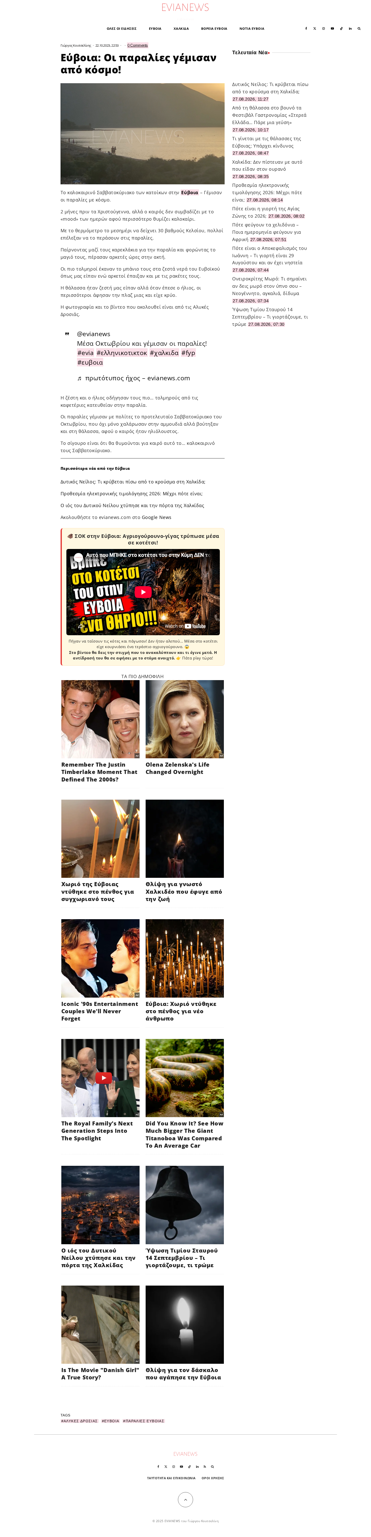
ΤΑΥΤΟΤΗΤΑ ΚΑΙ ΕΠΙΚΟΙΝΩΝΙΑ (171, 1478)
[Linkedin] (350, 28)
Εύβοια (189, 192)
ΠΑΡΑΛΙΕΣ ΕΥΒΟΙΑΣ (145, 1421)
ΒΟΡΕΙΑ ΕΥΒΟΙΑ (214, 28)
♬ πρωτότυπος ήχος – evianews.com (133, 377)
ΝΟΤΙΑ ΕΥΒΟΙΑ (252, 28)
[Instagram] (323, 28)
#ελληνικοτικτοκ (122, 352)
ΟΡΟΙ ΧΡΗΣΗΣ (213, 1478)
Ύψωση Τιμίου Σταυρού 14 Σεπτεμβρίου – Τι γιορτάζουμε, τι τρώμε (270, 316)
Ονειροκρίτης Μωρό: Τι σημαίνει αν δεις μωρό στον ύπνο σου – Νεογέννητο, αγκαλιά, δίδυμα (269, 286)
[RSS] (204, 1466)
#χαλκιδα (164, 352)
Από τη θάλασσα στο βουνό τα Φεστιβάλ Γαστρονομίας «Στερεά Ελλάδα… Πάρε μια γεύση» (269, 115)
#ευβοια (90, 362)
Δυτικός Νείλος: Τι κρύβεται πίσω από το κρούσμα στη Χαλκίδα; (133, 482)
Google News (157, 517)
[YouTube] (332, 28)
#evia (85, 352)
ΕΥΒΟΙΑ (155, 28)
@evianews (94, 333)
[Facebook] (306, 28)
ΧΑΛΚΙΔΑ (181, 28)
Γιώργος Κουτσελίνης (76, 45)
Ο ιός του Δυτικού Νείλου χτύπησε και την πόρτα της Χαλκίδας (132, 505)
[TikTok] (341, 28)
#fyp (188, 352)
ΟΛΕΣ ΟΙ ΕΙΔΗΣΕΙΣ (122, 28)
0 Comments (137, 45)
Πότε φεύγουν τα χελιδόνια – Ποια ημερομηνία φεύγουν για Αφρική (266, 232)
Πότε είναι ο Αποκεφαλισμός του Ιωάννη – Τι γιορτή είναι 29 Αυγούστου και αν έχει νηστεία (269, 255)
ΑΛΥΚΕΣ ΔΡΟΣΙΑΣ (81, 1421)
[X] (314, 28)
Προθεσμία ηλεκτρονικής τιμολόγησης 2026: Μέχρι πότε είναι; (132, 493)
